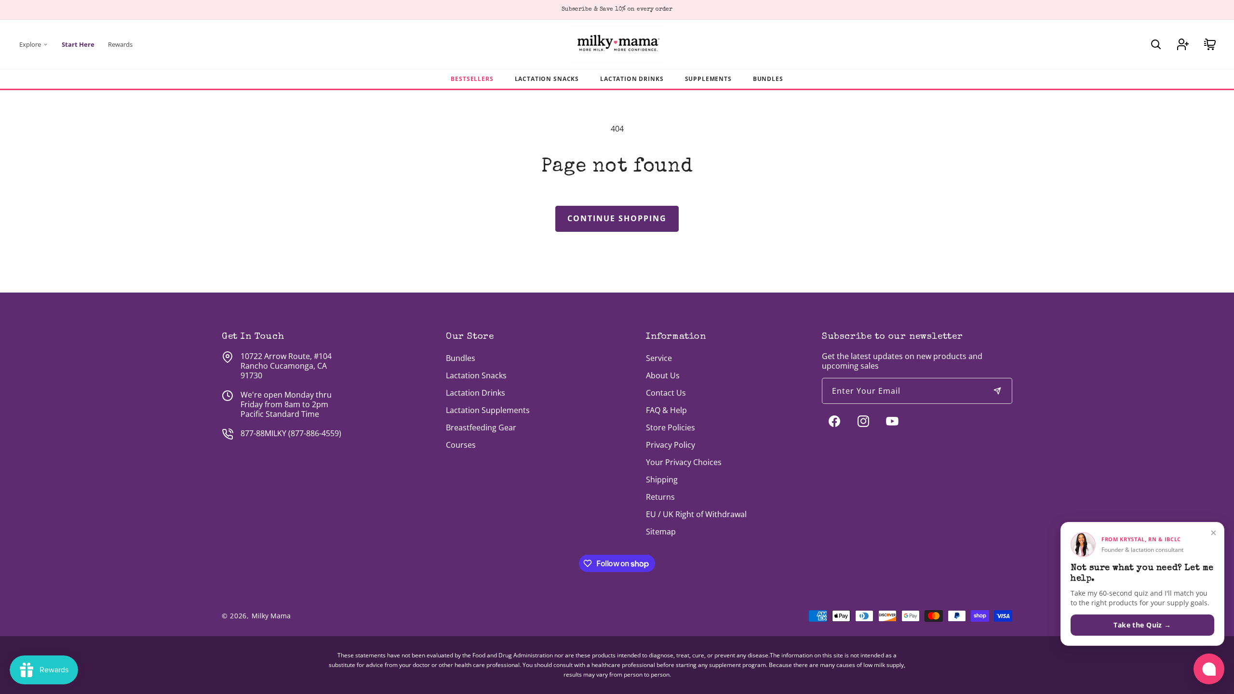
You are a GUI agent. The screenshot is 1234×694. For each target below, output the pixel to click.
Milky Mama (271, 615)
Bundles (768, 79)
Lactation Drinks (631, 79)
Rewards (120, 44)
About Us (663, 375)
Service (659, 358)
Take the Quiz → (1142, 624)
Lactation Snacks (547, 79)
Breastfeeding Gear (481, 427)
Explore (30, 44)
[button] (1156, 44)
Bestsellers (472, 79)
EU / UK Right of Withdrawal (696, 514)
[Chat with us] (1209, 669)
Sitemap (661, 531)
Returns (660, 497)
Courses (461, 445)
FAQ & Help (666, 410)
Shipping (662, 479)
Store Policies (670, 427)
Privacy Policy (670, 445)
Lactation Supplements (488, 410)
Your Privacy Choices (684, 462)
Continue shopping (617, 218)
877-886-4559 (315, 433)
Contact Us (666, 392)
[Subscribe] (997, 391)
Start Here (78, 44)
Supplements (708, 79)
